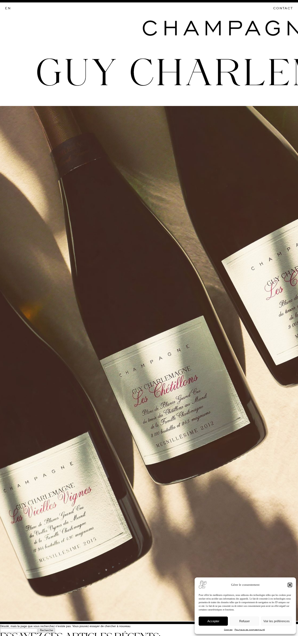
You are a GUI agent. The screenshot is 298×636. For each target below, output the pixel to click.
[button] (290, 585)
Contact (283, 8)
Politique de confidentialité (250, 629)
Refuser (244, 621)
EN (8, 8)
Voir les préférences (276, 621)
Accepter (213, 621)
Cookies (228, 629)
